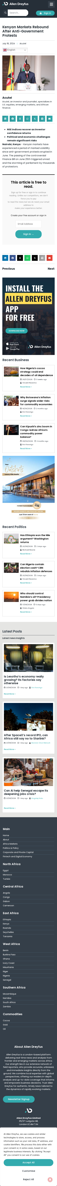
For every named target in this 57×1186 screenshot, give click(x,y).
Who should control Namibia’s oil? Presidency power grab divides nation (36, 597)
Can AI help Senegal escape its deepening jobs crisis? (28, 760)
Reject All (28, 1179)
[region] (28, 1156)
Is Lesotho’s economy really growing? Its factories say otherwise (24, 646)
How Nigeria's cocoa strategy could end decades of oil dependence (36, 372)
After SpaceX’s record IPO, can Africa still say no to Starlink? (27, 705)
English (11, 50)
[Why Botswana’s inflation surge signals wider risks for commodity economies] (11, 401)
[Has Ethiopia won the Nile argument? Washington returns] (11, 539)
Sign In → (28, 234)
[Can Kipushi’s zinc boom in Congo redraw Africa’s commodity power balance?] (11, 430)
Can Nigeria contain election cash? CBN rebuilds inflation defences (36, 568)
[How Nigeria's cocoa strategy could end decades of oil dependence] (11, 372)
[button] (5, 119)
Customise (28, 1171)
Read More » (26, 387)
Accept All (28, 1162)
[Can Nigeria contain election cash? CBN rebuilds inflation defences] (11, 568)
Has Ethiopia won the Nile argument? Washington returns (35, 539)
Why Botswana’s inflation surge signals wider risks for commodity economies (36, 401)
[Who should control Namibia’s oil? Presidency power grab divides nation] (11, 597)
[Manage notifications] (50, 1179)
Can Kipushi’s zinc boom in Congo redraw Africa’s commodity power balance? (36, 432)
